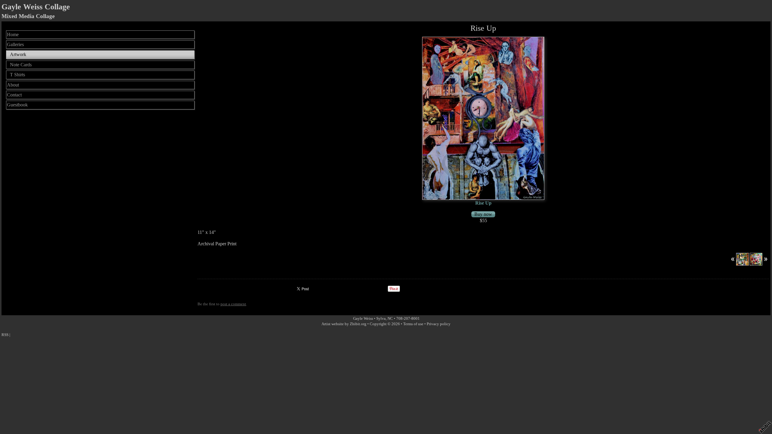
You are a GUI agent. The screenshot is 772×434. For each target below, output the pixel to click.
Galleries (15, 44)
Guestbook (17, 104)
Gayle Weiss (363, 318)
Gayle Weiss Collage (36, 6)
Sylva (381, 318)
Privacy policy (439, 324)
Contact (14, 94)
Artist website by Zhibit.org (343, 324)
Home (13, 34)
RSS (5, 335)
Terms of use (413, 324)
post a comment (233, 304)
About (13, 84)
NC (390, 318)
